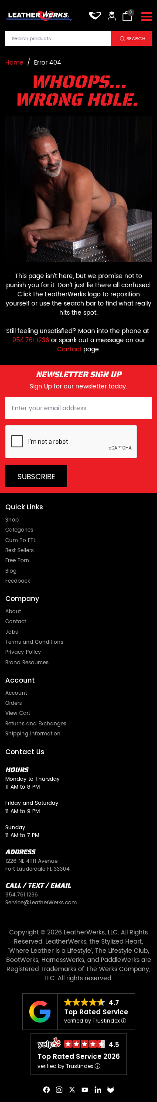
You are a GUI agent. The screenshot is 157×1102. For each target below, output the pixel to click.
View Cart (17, 713)
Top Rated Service (96, 1011)
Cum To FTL (20, 540)
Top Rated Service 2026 (79, 1056)
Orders (13, 703)
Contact (69, 349)
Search (136, 38)
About (13, 611)
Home (14, 62)
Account (16, 693)
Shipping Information (33, 734)
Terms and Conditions (34, 642)
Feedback (17, 581)
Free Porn (17, 560)
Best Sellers (19, 550)
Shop (12, 520)
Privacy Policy (23, 652)
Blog (11, 571)
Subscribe (36, 477)
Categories (19, 530)
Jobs (11, 632)
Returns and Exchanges (35, 724)
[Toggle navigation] (146, 17)
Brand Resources (26, 662)
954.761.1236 (30, 340)
